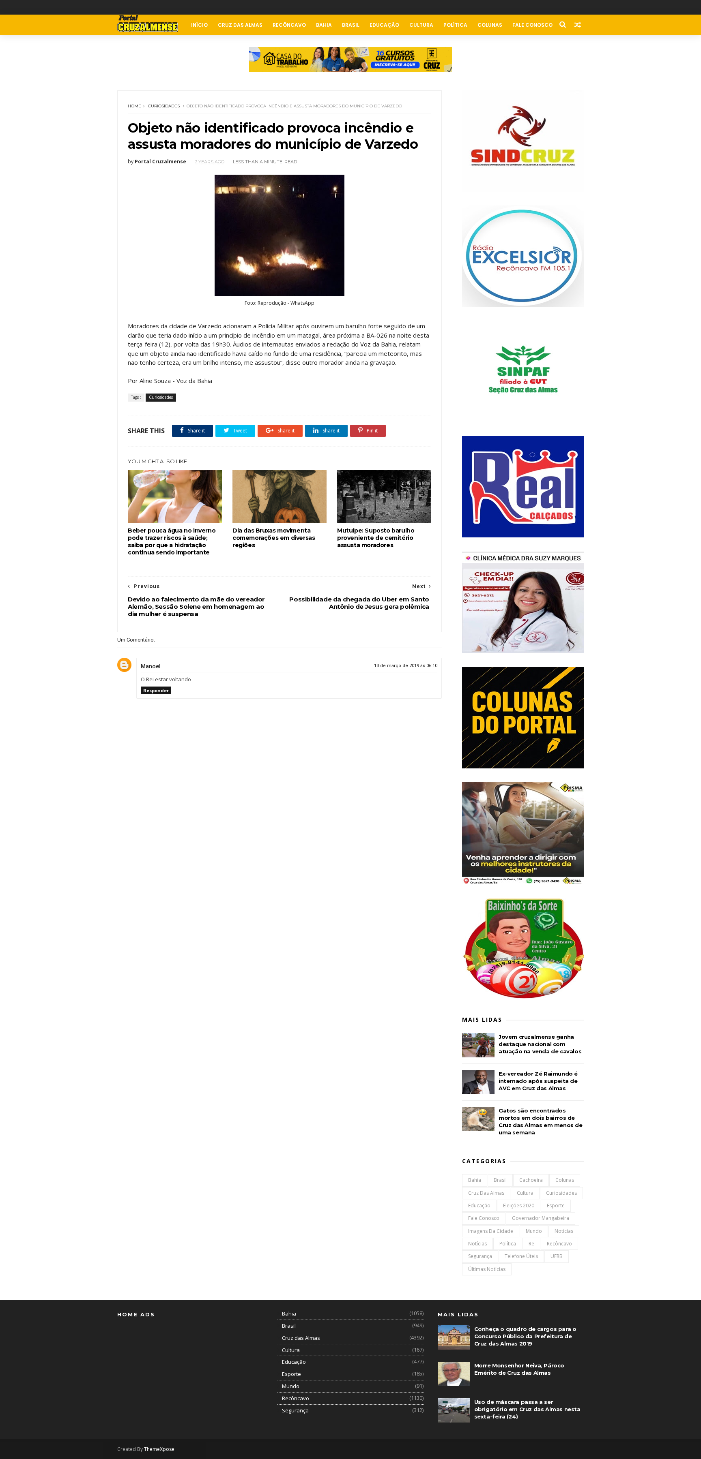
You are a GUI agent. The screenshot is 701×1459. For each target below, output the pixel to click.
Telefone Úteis (521, 1256)
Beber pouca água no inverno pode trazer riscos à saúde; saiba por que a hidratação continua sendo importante (171, 541)
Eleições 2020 (518, 1205)
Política (455, 24)
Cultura (421, 24)
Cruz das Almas (240, 24)
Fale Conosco (532, 24)
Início (199, 24)
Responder (156, 690)
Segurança (480, 1256)
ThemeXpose (159, 1449)
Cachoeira (531, 1180)
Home (134, 106)
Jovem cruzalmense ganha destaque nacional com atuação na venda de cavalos (540, 1044)
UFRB (556, 1256)
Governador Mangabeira (540, 1218)
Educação (384, 24)
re (531, 1243)
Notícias (477, 1243)
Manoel (151, 666)
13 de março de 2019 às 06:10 (405, 665)
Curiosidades (164, 106)
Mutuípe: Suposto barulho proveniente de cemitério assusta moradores (375, 538)
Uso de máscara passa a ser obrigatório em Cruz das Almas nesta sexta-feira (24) (527, 1409)
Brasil (350, 24)
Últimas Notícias (486, 1269)
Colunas (489, 24)
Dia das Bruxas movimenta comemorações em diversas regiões (273, 538)
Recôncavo (289, 24)
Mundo (534, 1231)
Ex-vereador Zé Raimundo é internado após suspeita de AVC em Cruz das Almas (538, 1080)
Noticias (564, 1231)
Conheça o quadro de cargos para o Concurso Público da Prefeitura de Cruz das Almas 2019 (525, 1336)
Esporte (556, 1205)
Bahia (324, 24)
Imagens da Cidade (490, 1231)
